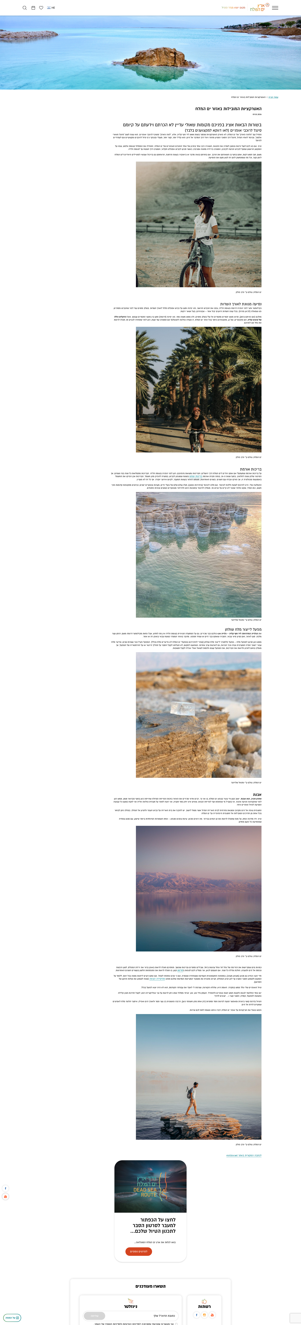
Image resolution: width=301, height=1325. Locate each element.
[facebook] (196, 1312)
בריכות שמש (196, 476)
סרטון (180, 970)
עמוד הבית (273, 97)
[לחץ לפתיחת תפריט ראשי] (275, 8)
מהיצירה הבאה (158, 979)
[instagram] (204, 1312)
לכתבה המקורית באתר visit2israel (245, 1152)
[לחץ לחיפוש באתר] (25, 8)
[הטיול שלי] (33, 8)
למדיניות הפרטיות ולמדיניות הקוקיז (123, 1321)
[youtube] (212, 1312)
